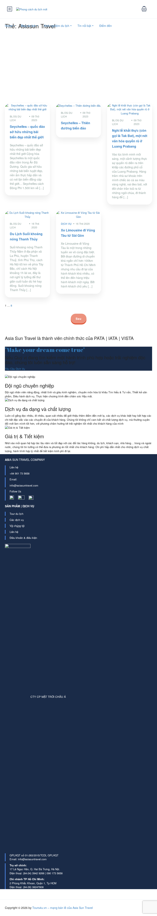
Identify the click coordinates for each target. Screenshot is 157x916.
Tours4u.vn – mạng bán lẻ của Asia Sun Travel (62, 908)
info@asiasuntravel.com (24, 485)
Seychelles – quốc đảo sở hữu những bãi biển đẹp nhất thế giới (27, 131)
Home (9, 26)
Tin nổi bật (84, 26)
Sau (79, 319)
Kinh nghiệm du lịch (56, 26)
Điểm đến (105, 26)
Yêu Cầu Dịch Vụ (15, 369)
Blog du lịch (28, 26)
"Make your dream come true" (45, 350)
